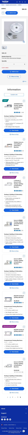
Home (2, 5)
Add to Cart (12, 12)
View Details (15, 130)
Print (25, 81)
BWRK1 (20, 5)
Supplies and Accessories (11, 5)
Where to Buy (15, 76)
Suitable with (14, 94)
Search (22, 2)
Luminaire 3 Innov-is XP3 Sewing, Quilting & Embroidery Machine (18, 184)
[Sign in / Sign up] (17, 2)
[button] (24, 431)
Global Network (11, 424)
